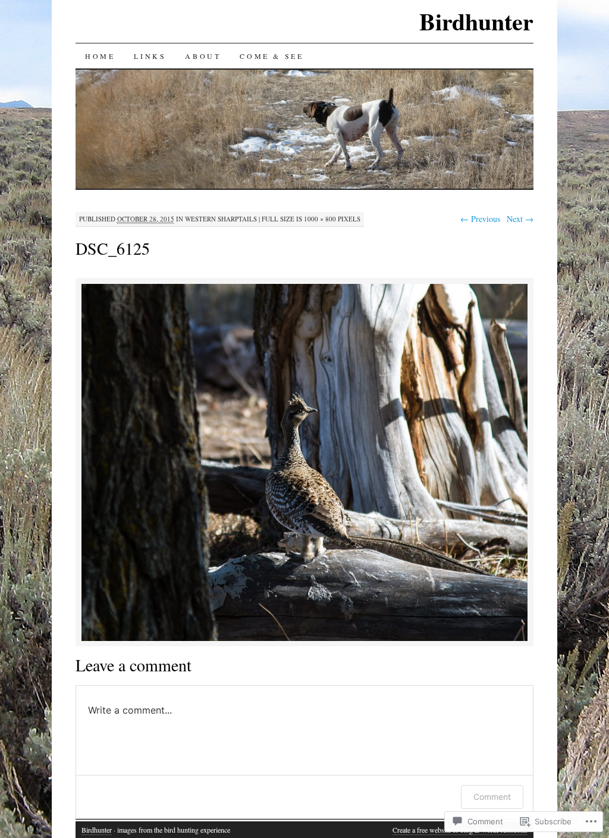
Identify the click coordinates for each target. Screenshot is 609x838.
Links (150, 56)
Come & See (271, 56)
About (203, 56)
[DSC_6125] (304, 639)
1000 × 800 (320, 218)
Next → (520, 218)
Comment (492, 797)
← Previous (480, 218)
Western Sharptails (221, 218)
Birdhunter (476, 21)
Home (100, 56)
